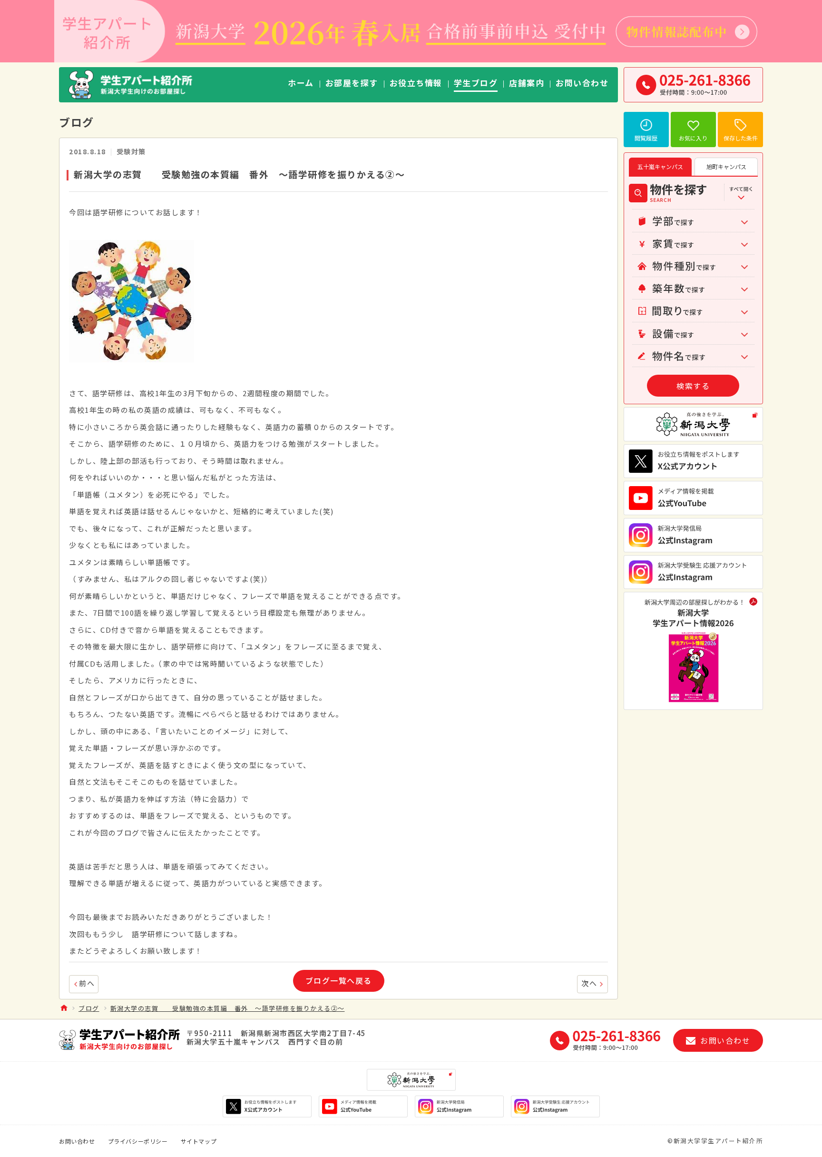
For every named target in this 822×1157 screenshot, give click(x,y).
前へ (87, 983)
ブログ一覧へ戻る (338, 980)
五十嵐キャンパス (660, 166)
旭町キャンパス (726, 166)
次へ (589, 983)
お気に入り (693, 138)
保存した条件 (741, 138)
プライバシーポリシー (138, 1141)
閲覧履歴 (646, 138)
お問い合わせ (77, 1141)
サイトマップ (199, 1141)
